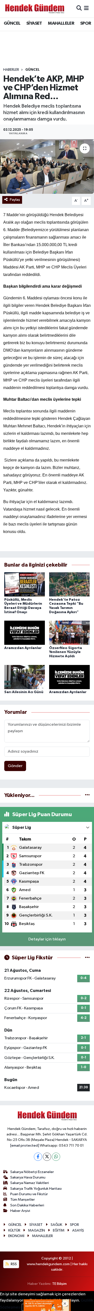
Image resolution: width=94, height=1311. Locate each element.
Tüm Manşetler (22, 1199)
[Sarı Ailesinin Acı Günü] (24, 677)
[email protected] (24, 1145)
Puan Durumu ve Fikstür (29, 1194)
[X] (47, 1157)
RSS (13, 1264)
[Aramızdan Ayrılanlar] (24, 633)
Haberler (11, 69)
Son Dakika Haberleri (27, 1205)
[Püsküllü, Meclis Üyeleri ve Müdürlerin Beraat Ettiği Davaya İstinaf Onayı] (24, 584)
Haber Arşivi (20, 1211)
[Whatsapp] (56, 1157)
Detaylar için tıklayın (47, 939)
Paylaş (15, 199)
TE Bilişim (59, 1284)
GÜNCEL (12, 23)
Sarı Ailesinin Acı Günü (23, 692)
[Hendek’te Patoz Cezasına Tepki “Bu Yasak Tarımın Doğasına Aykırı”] (69, 584)
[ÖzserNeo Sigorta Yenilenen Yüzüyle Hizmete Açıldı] (69, 633)
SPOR (85, 23)
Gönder (15, 766)
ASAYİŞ (78, 1230)
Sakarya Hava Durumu (27, 1177)
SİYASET (34, 23)
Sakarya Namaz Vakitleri (29, 1183)
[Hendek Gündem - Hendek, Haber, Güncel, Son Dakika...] (34, 8)
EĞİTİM (58, 1230)
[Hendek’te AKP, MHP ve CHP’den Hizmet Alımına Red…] (47, 166)
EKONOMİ (16, 1236)
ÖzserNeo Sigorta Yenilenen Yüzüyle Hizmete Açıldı (65, 652)
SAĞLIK (56, 1225)
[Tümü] (87, 795)
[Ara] (79, 8)
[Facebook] (38, 1157)
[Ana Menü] (86, 8)
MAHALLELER (61, 23)
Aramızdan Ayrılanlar (23, 648)
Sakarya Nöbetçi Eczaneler (32, 1172)
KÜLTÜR (14, 1230)
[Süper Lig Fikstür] (87, 958)
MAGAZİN (36, 1230)
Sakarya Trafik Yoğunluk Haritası (36, 1188)
